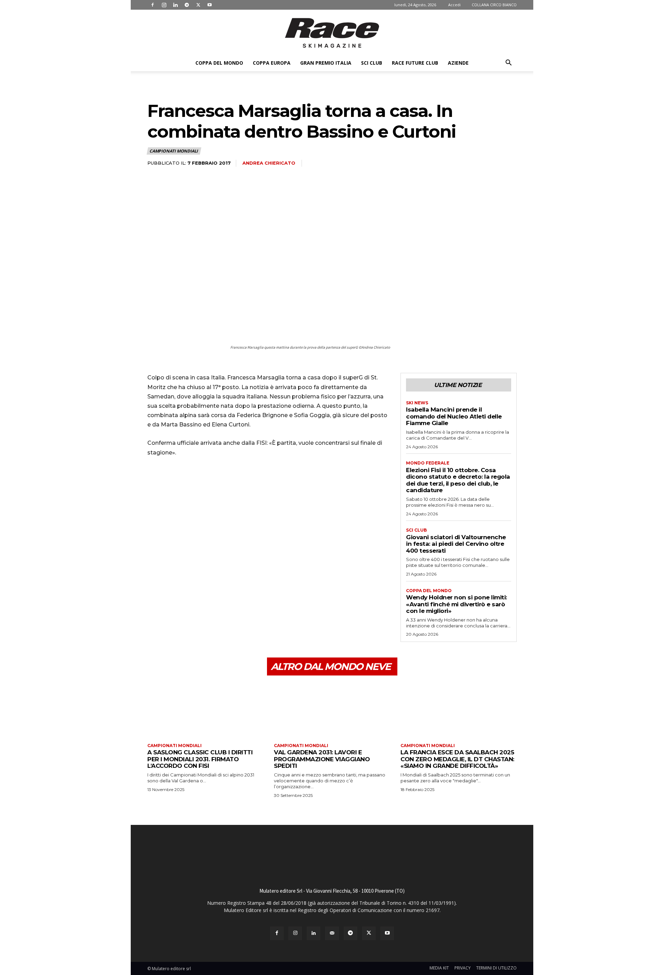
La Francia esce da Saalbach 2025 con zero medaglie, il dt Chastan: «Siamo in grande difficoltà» (457, 759)
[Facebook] (152, 5)
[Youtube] (209, 5)
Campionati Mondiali (173, 151)
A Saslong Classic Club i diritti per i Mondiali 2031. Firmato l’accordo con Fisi (199, 759)
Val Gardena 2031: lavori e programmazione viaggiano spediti (322, 759)
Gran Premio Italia (325, 62)
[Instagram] (164, 5)
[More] (218, 482)
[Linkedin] (175, 5)
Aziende (458, 62)
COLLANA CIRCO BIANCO (494, 4)
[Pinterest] (186, 482)
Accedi (454, 4)
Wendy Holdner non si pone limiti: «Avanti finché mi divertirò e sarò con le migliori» (456, 604)
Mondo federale (427, 463)
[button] (508, 63)
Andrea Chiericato (268, 163)
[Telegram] (187, 5)
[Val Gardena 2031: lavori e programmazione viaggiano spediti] (332, 710)
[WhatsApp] (202, 482)
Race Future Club (415, 62)
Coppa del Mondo (219, 62)
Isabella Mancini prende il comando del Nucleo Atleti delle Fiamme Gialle (454, 416)
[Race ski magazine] (332, 32)
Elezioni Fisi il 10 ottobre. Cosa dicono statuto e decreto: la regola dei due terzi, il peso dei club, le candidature (458, 480)
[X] (198, 5)
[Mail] (332, 933)
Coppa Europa (271, 62)
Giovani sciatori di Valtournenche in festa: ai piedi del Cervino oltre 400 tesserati (456, 544)
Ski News (417, 403)
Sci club (371, 62)
